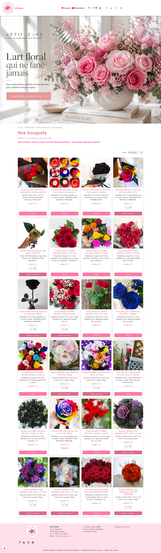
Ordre (124, 152)
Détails (33, 214)
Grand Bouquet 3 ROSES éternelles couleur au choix (96, 313)
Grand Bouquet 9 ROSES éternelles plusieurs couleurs (128, 252)
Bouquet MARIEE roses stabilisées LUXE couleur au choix (128, 432)
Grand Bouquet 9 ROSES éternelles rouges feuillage (65, 313)
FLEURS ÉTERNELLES (43, 128)
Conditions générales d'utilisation (68, 550)
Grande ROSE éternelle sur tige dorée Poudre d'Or (33, 252)
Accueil (67, 8)
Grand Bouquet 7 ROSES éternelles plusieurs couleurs (96, 432)
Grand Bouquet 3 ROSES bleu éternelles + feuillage (128, 313)
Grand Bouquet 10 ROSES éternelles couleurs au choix (96, 252)
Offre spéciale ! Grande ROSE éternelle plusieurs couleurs (128, 373)
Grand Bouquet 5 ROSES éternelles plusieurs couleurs (64, 252)
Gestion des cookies (111, 550)
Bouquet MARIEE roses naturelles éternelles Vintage (64, 373)
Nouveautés (79, 8)
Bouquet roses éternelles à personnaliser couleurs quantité (33, 191)
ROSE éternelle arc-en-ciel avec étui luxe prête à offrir (128, 191)
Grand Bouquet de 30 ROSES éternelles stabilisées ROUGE (96, 491)
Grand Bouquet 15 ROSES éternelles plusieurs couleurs (32, 373)
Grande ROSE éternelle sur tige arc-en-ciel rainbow (65, 432)
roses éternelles (31, 138)
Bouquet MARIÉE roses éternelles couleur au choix (96, 373)
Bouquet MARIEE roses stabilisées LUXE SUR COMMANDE (128, 492)
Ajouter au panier (128, 214)
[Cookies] (4, 548)
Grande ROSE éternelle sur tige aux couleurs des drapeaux (65, 191)
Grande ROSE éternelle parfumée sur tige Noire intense (33, 313)
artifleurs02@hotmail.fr (63, 536)
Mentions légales (49, 550)
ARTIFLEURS (29, 128)
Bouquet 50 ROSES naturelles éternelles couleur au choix (33, 432)
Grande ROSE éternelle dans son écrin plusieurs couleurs (96, 191)
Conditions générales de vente (91, 550)
